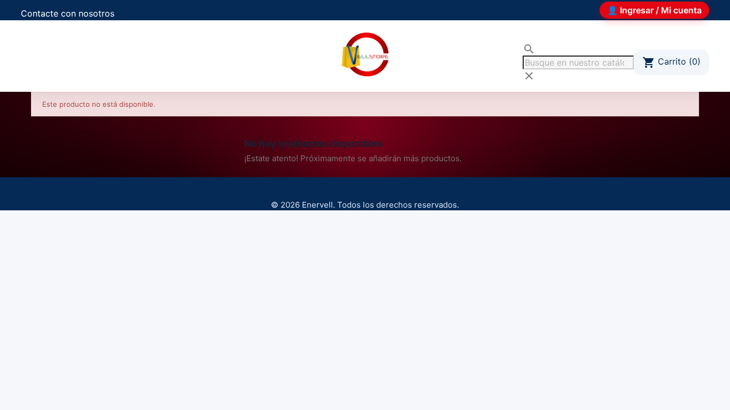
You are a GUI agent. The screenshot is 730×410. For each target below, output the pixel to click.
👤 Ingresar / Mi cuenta (654, 10)
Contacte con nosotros (67, 13)
